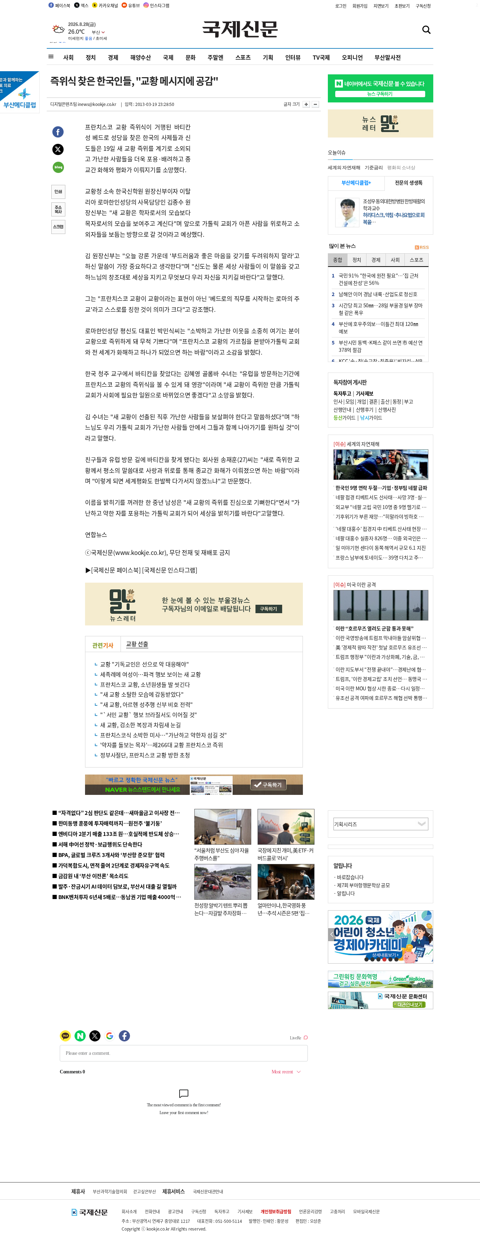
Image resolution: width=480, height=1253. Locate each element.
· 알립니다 (344, 893)
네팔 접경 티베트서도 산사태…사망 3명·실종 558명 (388, 497)
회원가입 (360, 6)
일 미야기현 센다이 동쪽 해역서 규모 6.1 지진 (381, 547)
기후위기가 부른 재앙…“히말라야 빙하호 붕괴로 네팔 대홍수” (397, 516)
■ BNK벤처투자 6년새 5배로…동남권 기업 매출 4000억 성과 (119, 896)
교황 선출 (137, 643)
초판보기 (402, 6)
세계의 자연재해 (344, 167)
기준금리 (374, 167)
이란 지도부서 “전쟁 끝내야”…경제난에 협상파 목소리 (390, 669)
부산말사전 (388, 57)
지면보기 (381, 6)
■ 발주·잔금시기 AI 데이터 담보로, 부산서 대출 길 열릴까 (114, 886)
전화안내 (152, 1211)
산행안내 (342, 409)
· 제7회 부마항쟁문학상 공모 (361, 885)
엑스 (85, 5)
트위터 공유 (58, 150)
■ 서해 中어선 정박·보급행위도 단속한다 (97, 844)
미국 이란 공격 (354, 584)
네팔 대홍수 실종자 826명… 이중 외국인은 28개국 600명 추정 (398, 538)
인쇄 (58, 192)
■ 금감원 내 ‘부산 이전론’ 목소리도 (90, 875)
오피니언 (352, 57)
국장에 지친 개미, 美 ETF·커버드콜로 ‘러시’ (285, 854)
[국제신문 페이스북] (116, 569)
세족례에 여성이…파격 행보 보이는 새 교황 (150, 674)
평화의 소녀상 (401, 167)
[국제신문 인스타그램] (169, 569)
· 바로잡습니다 (348, 876)
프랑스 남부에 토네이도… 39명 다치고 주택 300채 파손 (391, 557)
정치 (91, 57)
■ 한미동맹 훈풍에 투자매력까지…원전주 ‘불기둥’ (107, 823)
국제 (168, 57)
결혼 (373, 401)
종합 (337, 259)
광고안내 (175, 1211)
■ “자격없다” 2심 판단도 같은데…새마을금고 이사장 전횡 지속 (121, 812)
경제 (113, 57)
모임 (349, 401)
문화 (191, 57)
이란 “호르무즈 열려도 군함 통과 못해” (375, 628)
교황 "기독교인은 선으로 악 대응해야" (144, 664)
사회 (68, 57)
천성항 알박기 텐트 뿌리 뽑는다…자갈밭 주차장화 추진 (220, 913)
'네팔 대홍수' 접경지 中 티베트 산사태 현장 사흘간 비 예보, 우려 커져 (404, 528)
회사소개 (129, 1211)
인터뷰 (293, 57)
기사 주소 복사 (58, 210)
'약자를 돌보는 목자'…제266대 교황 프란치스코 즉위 (161, 745)
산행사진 (387, 409)
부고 (408, 401)
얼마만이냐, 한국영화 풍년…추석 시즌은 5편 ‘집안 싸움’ (283, 913)
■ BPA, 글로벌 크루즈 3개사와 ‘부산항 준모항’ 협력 (108, 854)
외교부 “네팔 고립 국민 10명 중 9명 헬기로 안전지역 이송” (394, 506)
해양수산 (140, 57)
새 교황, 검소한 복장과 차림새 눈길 (140, 725)
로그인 (340, 6)
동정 (397, 401)
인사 (337, 401)
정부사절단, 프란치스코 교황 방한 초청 (145, 755)
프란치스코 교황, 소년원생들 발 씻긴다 (145, 684)
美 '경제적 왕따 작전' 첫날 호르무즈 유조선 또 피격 (386, 647)
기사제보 (245, 1211)
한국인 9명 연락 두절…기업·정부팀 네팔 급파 (381, 487)
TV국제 (321, 57)
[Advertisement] (247, 165)
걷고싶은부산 (144, 1191)
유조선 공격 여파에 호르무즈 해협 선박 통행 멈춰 (384, 697)
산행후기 (365, 409)
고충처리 (337, 1211)
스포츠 (243, 57)
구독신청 (423, 6)
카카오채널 (108, 5)
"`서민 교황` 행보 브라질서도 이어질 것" (148, 714)
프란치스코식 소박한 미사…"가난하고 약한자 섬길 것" (163, 735)
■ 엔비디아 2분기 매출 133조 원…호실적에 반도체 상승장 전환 (120, 833)
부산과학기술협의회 (110, 1191)
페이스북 (62, 5)
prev (332, 934)
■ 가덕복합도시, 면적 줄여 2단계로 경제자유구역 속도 (111, 865)
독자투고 (221, 1211)
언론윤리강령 (310, 1211)
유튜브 (134, 5)
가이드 (344, 417)
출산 (385, 401)
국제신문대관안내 (208, 1191)
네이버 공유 (58, 168)
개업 (361, 401)
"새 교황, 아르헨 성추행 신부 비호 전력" (146, 704)
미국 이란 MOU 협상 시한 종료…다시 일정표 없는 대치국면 (394, 688)
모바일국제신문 (366, 1211)
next (429, 934)
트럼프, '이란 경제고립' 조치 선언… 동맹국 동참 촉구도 (391, 678)
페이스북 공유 (58, 133)
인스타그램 (159, 5)
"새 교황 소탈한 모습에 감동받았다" (142, 694)
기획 (268, 57)
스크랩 (58, 227)
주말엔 (215, 57)
